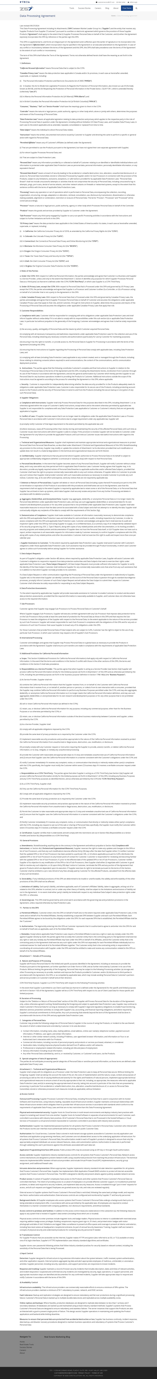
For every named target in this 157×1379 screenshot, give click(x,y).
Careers (23, 1350)
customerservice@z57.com (106, 2)
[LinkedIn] (29, 2)
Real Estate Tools (27, 1344)
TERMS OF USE (97, 1373)
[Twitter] (21, 2)
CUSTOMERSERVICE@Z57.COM (65, 1373)
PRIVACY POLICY (84, 1373)
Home (113, 16)
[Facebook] (22, 2)
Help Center (121, 2)
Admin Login (133, 2)
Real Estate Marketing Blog (57, 1337)
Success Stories (26, 1347)
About (22, 1353)
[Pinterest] (24, 2)
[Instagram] (26, 2)
